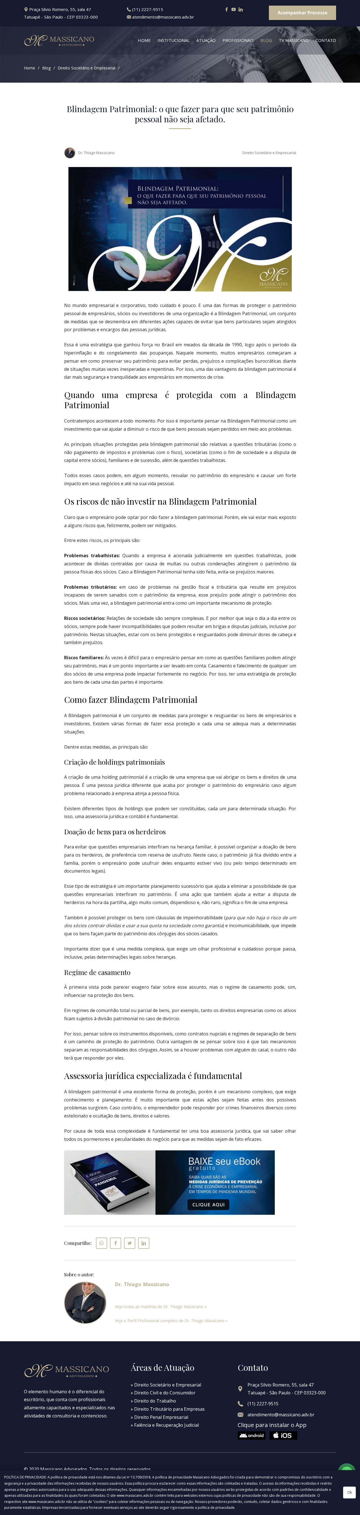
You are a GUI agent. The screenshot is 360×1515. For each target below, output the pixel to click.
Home (144, 40)
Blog (266, 40)
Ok (349, 1492)
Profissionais (238, 40)
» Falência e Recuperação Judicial (165, 1425)
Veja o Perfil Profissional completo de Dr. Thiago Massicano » (171, 1320)
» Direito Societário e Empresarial (166, 1385)
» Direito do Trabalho (153, 1401)
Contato (326, 40)
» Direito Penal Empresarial (159, 1417)
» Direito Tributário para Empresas (168, 1409)
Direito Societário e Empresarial (86, 68)
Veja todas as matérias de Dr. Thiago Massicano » (160, 1306)
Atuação (206, 40)
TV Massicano (294, 40)
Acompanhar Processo (302, 13)
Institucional (174, 40)
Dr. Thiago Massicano (96, 152)
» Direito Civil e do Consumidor (163, 1393)
